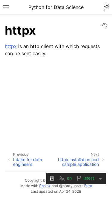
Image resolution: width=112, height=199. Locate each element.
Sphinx (45, 185)
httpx (11, 46)
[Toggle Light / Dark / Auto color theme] (106, 7)
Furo (88, 185)
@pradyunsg (70, 185)
